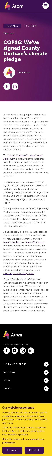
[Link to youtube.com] (15, 350)
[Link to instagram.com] (23, 350)
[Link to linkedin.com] (31, 350)
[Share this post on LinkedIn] (15, 86)
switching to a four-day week (18, 273)
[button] (26, 364)
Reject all (34, 450)
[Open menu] (45, 6)
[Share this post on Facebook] (6, 86)
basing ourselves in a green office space (23, 242)
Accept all (12, 450)
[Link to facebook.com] (6, 350)
